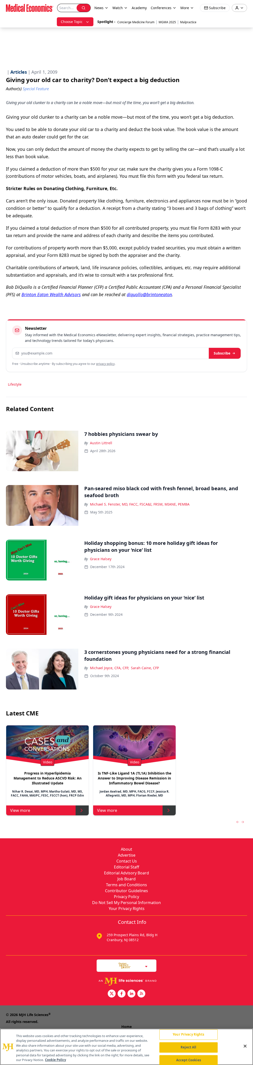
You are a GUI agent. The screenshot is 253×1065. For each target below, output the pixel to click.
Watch (117, 7)
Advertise (126, 855)
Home (126, 1026)
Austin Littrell (101, 443)
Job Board (126, 879)
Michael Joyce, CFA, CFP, (109, 668)
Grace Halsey (100, 558)
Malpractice (188, 22)
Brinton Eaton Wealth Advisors (51, 294)
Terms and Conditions (126, 885)
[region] (126, 1047)
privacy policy (105, 364)
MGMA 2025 (167, 22)
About (126, 849)
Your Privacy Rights (127, 908)
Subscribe (222, 353)
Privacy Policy (126, 896)
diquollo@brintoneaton (149, 294)
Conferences (161, 7)
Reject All (188, 1047)
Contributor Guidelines (126, 890)
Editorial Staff (126, 867)
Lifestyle (14, 384)
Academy (139, 7)
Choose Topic (72, 21)
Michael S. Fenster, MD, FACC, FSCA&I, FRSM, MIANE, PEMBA (140, 504)
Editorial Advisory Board (126, 873)
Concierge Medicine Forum (135, 22)
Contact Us (126, 861)
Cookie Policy (55, 1060)
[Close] (245, 1046)
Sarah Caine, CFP (145, 668)
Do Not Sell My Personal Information (126, 902)
